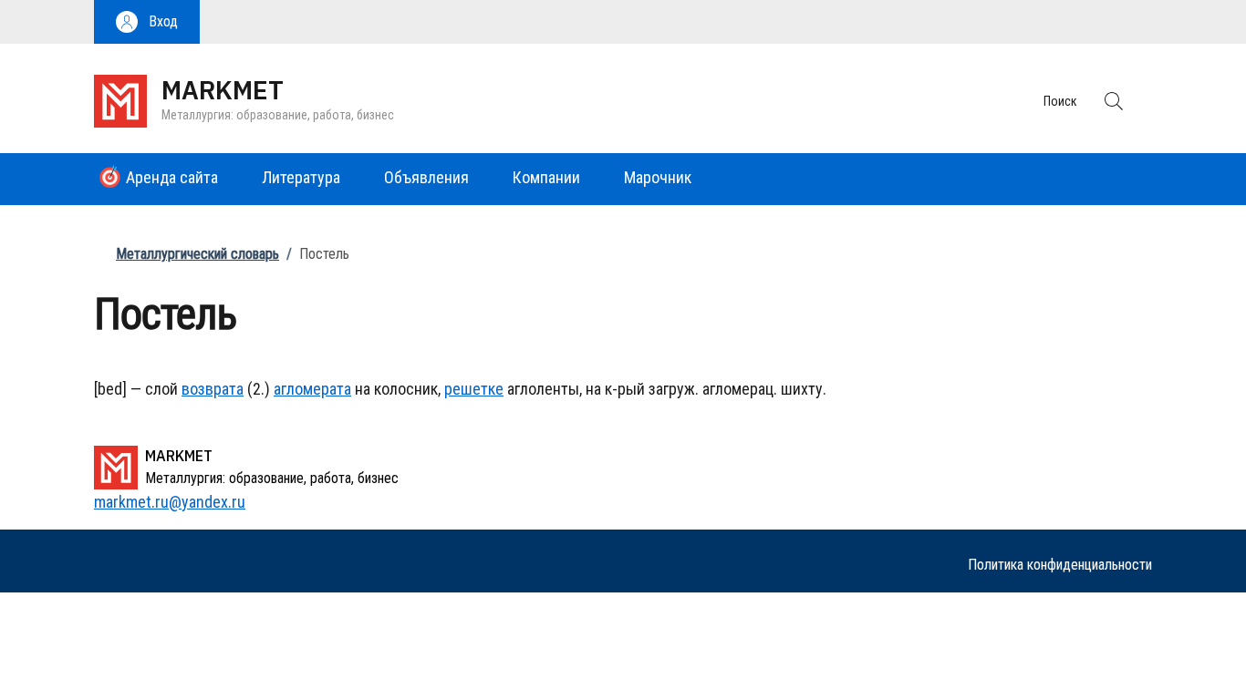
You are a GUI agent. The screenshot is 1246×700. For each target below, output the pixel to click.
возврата (213, 388)
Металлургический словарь (197, 253)
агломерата (312, 388)
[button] (147, 22)
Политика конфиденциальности (1060, 564)
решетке (474, 388)
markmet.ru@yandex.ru (169, 501)
